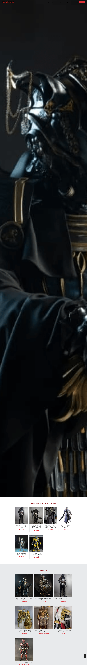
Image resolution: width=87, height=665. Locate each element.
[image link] (8, 1)
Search (82, 2)
